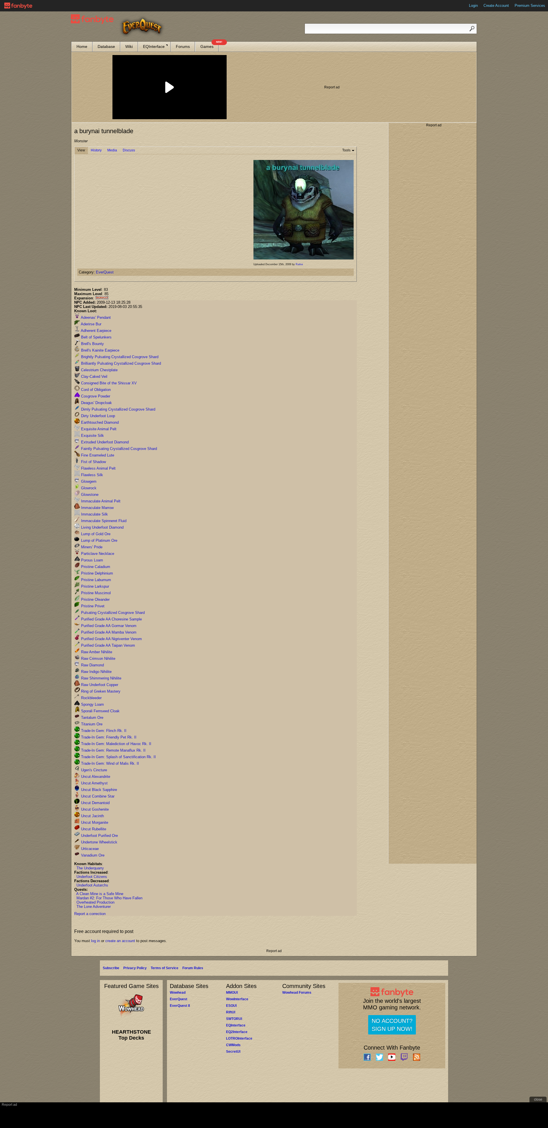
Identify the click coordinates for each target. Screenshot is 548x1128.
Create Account (496, 5)
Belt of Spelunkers (96, 337)
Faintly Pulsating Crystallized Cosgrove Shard (118, 449)
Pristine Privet (92, 606)
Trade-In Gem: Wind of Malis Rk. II (109, 763)
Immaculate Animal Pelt (100, 501)
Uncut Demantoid (95, 803)
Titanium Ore (91, 724)
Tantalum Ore (91, 717)
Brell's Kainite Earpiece (99, 350)
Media (112, 150)
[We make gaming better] (18, 5)
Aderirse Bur (90, 324)
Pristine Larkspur (94, 586)
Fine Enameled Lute (97, 455)
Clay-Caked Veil (93, 376)
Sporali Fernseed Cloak (100, 711)
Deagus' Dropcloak (96, 403)
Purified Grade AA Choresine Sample (111, 619)
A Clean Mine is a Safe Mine (99, 894)
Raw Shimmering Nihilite (100, 678)
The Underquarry (90, 868)
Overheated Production (95, 902)
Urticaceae (89, 849)
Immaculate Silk (94, 514)
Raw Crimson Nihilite (97, 658)
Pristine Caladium (95, 567)
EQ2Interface (236, 1032)
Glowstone (89, 494)
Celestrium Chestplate (99, 370)
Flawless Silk (91, 475)
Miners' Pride (91, 547)
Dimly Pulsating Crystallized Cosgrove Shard (117, 409)
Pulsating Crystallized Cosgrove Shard (112, 612)
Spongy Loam (92, 704)
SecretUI (233, 1052)
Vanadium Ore (92, 855)
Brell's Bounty (92, 344)
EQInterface (154, 46)
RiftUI (230, 1012)
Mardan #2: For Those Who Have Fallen (109, 898)
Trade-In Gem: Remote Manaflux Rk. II (113, 750)
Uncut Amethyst (94, 783)
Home (81, 46)
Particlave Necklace (97, 553)
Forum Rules (192, 968)
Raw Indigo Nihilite (96, 672)
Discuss (129, 150)
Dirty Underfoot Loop (97, 416)
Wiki (129, 46)
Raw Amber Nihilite (96, 652)
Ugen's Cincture (93, 770)
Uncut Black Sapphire (98, 790)
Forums (183, 46)
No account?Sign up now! (392, 1025)
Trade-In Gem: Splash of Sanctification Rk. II (118, 757)
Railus (299, 264)
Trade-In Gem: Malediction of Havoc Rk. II (115, 744)
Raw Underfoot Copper (99, 685)
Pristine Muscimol (95, 593)
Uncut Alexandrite (95, 776)
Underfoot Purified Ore (99, 835)
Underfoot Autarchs (92, 885)
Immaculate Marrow (97, 508)
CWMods (233, 1045)
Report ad (332, 87)
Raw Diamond (92, 665)
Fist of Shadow (93, 462)
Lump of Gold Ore (95, 534)
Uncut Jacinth (92, 816)
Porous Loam (91, 560)
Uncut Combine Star (97, 796)
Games (209, 45)
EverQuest (105, 272)
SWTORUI (234, 1019)
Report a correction (90, 914)
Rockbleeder (91, 698)
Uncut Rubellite (93, 829)
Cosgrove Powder (95, 396)
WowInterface (237, 999)
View (81, 150)
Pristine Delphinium (96, 573)
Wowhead (178, 993)
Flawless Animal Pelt (98, 468)
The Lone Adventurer (93, 906)
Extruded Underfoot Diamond (104, 442)
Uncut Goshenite (94, 809)
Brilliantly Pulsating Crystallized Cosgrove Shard (120, 363)
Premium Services (530, 5)
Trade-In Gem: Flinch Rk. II (103, 731)
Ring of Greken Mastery (100, 691)
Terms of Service (164, 968)
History (96, 150)
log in (95, 941)
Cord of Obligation (95, 390)
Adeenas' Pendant (95, 317)
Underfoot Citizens (91, 877)
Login (473, 5)
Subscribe (111, 968)
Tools (346, 150)
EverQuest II (180, 1006)
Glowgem (88, 481)
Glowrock (88, 488)
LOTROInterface (239, 1038)
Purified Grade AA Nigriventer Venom (111, 639)
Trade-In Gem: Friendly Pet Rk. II (108, 737)
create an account (120, 941)
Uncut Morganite (94, 822)
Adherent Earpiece (95, 330)
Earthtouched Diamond (99, 422)
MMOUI (232, 993)
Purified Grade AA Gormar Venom (108, 626)
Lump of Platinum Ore (98, 540)
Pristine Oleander (95, 599)
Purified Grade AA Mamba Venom (108, 632)
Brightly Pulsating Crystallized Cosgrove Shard (119, 357)
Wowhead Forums (296, 993)
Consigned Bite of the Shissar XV (108, 383)
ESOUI (231, 1006)
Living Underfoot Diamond (102, 527)
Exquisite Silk (92, 435)
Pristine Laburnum (95, 580)
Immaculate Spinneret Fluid (103, 521)
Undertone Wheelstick (98, 842)
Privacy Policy (135, 968)
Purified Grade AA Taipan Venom (107, 645)
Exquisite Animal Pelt (98, 429)
